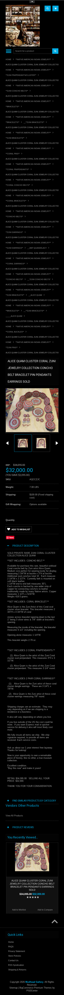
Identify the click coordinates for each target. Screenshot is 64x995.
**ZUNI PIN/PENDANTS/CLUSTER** (21, 75)
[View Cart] (55, 8)
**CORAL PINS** (13, 154)
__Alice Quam (35, 295)
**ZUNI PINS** (12, 347)
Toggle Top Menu (32, 2)
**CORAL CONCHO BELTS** (18, 185)
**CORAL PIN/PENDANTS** (17, 169)
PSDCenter (32, 990)
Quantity (10, 520)
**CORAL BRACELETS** (16, 201)
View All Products (14, 815)
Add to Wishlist (20, 529)
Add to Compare (45, 910)
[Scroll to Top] (54, 921)
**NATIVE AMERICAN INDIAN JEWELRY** (33, 59)
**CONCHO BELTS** (14, 216)
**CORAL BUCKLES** (15, 332)
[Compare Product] (48, 8)
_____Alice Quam (14, 316)
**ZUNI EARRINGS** (14, 232)
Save (11, 537)
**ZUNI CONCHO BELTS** (17, 91)
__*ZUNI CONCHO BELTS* (38, 279)
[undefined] (32, 431)
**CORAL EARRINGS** (15, 264)
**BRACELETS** (12, 107)
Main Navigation (9, 51)
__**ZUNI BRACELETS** (34, 122)
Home (8, 59)
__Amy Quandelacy (37, 248)
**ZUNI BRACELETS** (15, 138)
